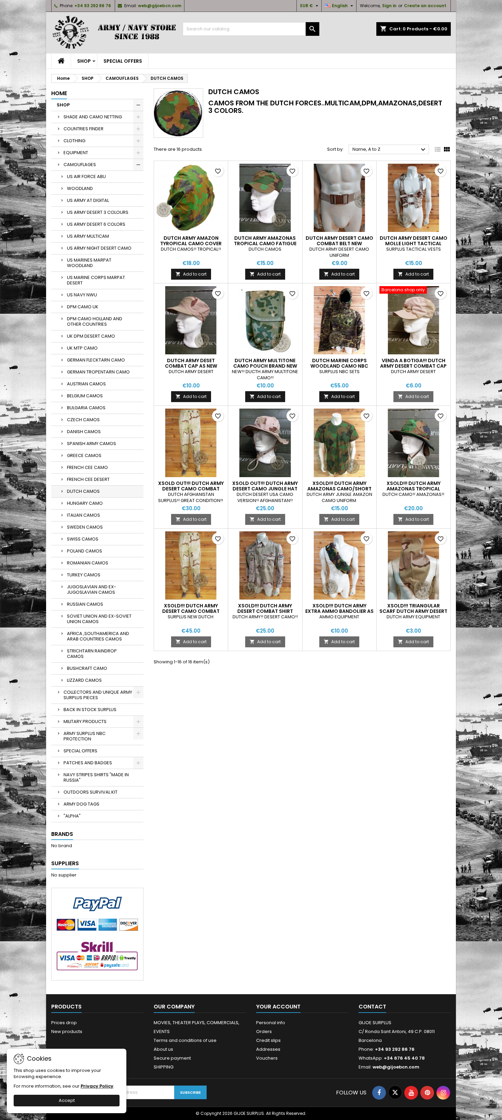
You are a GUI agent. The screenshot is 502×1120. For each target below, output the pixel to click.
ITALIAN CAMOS (83, 515)
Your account (278, 1007)
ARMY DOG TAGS (81, 804)
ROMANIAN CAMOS (87, 563)
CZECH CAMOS (83, 419)
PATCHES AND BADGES (88, 763)
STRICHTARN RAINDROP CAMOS (92, 654)
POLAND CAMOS (84, 551)
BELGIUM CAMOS (85, 396)
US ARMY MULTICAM (88, 236)
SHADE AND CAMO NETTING (93, 117)
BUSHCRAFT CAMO (87, 668)
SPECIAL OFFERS (122, 61)
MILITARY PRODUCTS (85, 721)
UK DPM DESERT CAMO (91, 336)
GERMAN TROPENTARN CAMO (98, 372)
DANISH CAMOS (84, 431)
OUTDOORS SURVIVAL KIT (90, 792)
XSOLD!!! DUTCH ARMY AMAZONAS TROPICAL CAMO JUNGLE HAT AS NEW (413, 489)
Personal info (270, 1022)
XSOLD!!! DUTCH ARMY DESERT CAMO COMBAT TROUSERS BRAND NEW (191, 611)
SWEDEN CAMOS (85, 527)
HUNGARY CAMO (85, 503)
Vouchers (267, 1058)
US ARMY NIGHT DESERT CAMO (99, 248)
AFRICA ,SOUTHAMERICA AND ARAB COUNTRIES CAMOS (98, 636)
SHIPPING (163, 1067)
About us (163, 1049)
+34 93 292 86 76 (92, 6)
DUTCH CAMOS (83, 491)
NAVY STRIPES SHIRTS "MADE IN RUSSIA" (96, 777)
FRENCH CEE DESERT (88, 479)
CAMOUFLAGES (80, 164)
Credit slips (268, 1040)
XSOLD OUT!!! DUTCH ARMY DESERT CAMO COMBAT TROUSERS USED (191, 489)
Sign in (389, 6)
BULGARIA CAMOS (86, 407)
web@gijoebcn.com (159, 6)
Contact (372, 1007)
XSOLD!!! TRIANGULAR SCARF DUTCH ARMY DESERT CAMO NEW (413, 611)
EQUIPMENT (76, 152)
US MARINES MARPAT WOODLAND (89, 263)
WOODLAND (80, 188)
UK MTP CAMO (82, 348)
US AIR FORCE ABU (86, 176)
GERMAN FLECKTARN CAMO (96, 360)
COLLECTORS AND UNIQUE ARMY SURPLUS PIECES (98, 695)
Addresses (268, 1049)
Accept (67, 1100)
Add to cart (191, 274)
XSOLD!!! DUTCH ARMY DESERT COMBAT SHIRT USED (265, 611)
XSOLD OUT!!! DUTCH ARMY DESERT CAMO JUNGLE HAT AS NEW (265, 489)
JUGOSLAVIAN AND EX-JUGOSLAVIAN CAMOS (91, 589)
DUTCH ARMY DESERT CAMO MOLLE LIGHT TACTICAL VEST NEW (413, 243)
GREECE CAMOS (84, 455)
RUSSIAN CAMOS (85, 604)
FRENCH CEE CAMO (87, 467)
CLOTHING (74, 140)
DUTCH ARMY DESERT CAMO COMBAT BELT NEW (339, 241)
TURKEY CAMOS (83, 575)
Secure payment (172, 1058)
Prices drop (64, 1022)
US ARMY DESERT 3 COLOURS (97, 212)
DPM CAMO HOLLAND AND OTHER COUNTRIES (94, 321)
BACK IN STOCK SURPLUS (90, 709)
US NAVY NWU (82, 295)
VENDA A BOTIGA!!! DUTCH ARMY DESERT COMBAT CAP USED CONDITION (413, 366)
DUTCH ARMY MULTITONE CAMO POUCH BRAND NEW (265, 363)
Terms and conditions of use (185, 1040)
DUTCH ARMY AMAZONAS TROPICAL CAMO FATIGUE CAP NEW (265, 243)
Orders (264, 1031)
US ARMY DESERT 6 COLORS (96, 224)
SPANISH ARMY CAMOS (91, 443)
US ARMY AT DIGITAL (88, 200)
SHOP (84, 61)
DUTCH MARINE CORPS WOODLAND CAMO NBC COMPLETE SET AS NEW (339, 366)
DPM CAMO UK (82, 307)
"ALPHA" (72, 816)
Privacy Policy (97, 1086)
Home (59, 93)
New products (66, 1031)
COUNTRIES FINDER (83, 129)
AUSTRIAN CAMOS (86, 384)
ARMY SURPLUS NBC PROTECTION (85, 736)
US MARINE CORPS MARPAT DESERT (96, 280)
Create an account (425, 6)
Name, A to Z (389, 150)
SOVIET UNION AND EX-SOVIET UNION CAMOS (99, 619)
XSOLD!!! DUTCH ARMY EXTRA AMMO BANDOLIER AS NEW (339, 611)
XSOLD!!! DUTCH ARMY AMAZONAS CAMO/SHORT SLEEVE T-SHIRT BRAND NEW (339, 489)
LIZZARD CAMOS (84, 680)
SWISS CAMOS (82, 539)
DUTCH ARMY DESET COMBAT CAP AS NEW (191, 363)
